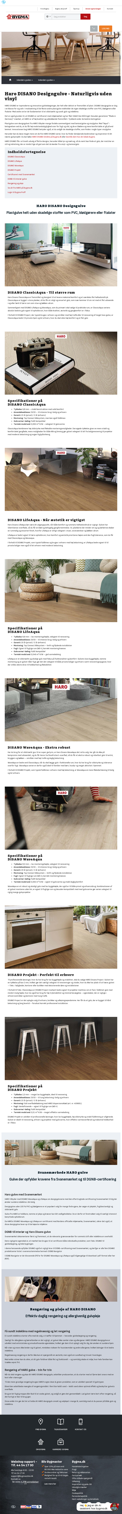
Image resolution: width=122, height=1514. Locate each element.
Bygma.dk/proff (61, 9)
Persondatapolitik (79, 1496)
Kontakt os (16, 1479)
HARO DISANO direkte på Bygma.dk (46, 137)
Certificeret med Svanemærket (21, 174)
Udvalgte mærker (79, 1487)
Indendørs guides (45, 80)
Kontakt (110, 9)
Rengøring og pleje (15, 183)
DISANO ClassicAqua (16, 156)
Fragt (74, 1469)
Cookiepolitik (77, 1493)
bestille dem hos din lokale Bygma (80, 137)
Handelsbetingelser (80, 1466)
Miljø (74, 1490)
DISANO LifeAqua (15, 161)
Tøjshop (76, 9)
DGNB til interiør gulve (17, 179)
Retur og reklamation (81, 1472)
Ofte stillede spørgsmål (82, 1478)
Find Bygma (44, 9)
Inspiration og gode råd (82, 1484)
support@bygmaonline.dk (22, 1476)
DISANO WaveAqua (16, 165)
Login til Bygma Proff (17, 192)
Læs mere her (50, 1484)
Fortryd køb (77, 1475)
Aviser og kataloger (93, 9)
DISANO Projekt (14, 170)
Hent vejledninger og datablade (85, 1499)
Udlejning (76, 1481)
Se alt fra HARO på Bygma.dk (20, 188)
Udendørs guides (24, 80)
